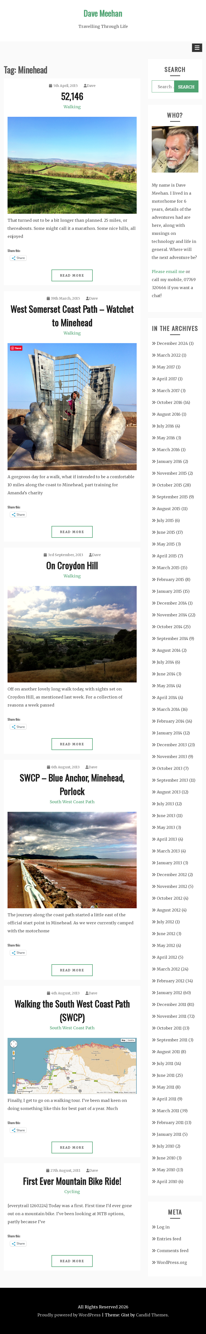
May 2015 (166, 544)
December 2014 (172, 603)
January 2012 (169, 992)
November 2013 (172, 756)
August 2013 (169, 791)
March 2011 (168, 1110)
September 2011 (172, 1039)
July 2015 (165, 520)
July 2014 (165, 662)
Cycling (72, 1191)
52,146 (72, 95)
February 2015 (170, 579)
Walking (72, 106)
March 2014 (168, 709)
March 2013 (168, 850)
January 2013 (169, 862)
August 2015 (168, 508)
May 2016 (166, 437)
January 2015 (169, 591)
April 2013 (167, 839)
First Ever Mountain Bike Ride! (72, 1180)
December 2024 (172, 343)
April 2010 (167, 1181)
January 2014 (169, 732)
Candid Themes (152, 1314)
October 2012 (169, 898)
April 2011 (166, 1098)
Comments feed (172, 1250)
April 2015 (167, 555)
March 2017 (168, 390)
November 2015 (172, 473)
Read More (72, 275)
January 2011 (169, 1134)
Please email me (168, 271)
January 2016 (169, 461)
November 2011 (171, 1016)
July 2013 (165, 803)
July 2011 (165, 1063)
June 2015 (166, 532)
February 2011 (170, 1122)
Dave (91, 85)
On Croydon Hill (72, 565)
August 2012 (169, 910)
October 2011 (169, 1028)
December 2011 (171, 1004)
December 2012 (172, 874)
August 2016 (169, 414)
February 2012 (170, 980)
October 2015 (169, 485)
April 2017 (167, 378)
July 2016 (165, 426)
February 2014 (170, 721)
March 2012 (168, 969)
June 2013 (166, 815)
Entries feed (169, 1238)
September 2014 (172, 638)
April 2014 (167, 697)
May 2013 (166, 827)
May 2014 (166, 685)
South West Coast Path (72, 801)
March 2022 (169, 355)
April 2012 (167, 957)
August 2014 (169, 650)
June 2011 (166, 1075)
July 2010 (165, 1146)
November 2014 (172, 614)
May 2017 (166, 366)
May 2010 (166, 1169)
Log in (163, 1227)
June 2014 (166, 673)
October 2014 (169, 626)
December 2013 (172, 744)
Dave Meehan (103, 13)
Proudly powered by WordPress (69, 1314)
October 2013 (169, 768)
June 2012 (166, 933)
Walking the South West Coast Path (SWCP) (72, 1010)
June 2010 (166, 1157)
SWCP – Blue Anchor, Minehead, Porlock (72, 784)
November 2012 (172, 886)
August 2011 (168, 1051)
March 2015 (168, 567)
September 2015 (172, 496)
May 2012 (166, 945)
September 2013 (172, 780)
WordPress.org (172, 1262)
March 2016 (168, 449)
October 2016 (169, 402)
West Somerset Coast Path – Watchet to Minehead (72, 315)
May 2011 (165, 1087)
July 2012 (165, 921)
